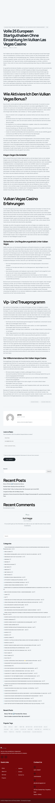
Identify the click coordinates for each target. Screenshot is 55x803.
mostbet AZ (38, 729)
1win (5, 726)
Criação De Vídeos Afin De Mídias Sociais (13, 491)
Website (30, 422)
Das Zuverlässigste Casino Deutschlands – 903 (15, 604)
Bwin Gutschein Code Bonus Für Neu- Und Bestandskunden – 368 (19, 592)
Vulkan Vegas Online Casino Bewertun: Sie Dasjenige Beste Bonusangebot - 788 (26, 27)
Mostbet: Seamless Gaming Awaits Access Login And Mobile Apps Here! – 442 (21, 645)
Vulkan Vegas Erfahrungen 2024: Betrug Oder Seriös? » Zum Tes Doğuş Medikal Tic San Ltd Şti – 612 (27, 693)
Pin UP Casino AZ (8, 655)
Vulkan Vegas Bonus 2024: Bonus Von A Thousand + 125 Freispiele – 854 (20, 688)
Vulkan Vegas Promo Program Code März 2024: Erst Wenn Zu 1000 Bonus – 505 (22, 701)
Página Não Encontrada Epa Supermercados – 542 (16, 647)
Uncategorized (7, 665)
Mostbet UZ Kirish (8, 637)
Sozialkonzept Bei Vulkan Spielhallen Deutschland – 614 (17, 663)
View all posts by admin (22, 422)
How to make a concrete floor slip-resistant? (17, 716)
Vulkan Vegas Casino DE (9, 690)
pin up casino (7, 652)
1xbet (16, 726)
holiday (6, 729)
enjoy (45, 726)
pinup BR (18, 731)
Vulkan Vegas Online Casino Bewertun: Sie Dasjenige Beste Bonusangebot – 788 (22, 695)
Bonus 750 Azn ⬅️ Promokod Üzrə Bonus (13, 484)
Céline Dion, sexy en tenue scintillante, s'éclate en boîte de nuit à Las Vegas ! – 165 (23, 599)
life (12, 729)
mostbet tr (6, 632)
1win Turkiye (7, 567)
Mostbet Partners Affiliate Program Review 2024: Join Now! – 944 (19, 627)
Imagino (29, 800)
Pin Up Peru (7, 658)
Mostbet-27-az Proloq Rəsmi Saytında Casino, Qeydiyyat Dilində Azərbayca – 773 (22, 640)
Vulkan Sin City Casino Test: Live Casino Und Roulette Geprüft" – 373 (20, 673)
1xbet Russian (7, 574)
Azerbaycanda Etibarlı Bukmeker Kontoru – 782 (15, 585)
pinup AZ (11, 731)
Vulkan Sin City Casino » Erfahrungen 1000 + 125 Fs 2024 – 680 (18, 670)
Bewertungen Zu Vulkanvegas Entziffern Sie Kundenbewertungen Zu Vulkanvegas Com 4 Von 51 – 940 (27, 587)
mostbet (30, 729)
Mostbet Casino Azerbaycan (10, 624)
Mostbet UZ (7, 634)
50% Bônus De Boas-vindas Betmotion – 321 (14, 577)
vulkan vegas (26, 731)
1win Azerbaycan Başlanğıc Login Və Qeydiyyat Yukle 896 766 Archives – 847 (21, 554)
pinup (5, 731)
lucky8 (16, 729)
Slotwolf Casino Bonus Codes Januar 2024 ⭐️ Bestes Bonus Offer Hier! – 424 (22, 660)
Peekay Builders (16, 800)
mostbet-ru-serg (8, 642)
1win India (6, 561)
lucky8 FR (23, 729)
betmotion (29, 726)
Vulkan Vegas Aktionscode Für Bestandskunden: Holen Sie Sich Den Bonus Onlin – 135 (23, 681)
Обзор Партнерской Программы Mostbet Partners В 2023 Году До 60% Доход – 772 (23, 703)
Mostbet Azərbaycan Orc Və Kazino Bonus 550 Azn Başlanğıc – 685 (19, 622)
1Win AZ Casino (7, 551)
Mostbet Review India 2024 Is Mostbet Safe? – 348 (15, 629)
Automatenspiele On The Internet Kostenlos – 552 (15, 582)
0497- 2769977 (37, 770)
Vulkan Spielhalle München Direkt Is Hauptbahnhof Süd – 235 (18, 678)
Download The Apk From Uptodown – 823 (13, 607)
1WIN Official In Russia (9, 564)
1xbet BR (21, 726)
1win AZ (10, 726)
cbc (5, 597)
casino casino (45, 365)
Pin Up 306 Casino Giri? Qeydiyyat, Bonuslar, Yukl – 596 (16, 650)
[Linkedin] (5, 757)
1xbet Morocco (7, 572)
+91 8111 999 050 (37, 776)
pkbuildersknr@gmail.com (39, 783)
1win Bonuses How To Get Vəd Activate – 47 (14, 556)
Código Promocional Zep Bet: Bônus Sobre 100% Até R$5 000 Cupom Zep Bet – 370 (22, 602)
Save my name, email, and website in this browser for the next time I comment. (21, 455)
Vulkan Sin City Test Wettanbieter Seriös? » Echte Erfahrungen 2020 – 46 (21, 676)
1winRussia (6, 569)
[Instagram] (2, 757)
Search (5, 468)
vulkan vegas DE (37, 731)
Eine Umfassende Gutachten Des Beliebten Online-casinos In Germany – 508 (21, 609)
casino (6, 594)
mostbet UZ (46, 729)
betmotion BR (38, 726)
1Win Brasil (6, 559)
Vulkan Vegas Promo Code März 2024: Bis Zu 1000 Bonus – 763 (18, 698)
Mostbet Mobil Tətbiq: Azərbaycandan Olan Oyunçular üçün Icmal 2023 (21, 489)
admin (5, 47)
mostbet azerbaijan (9, 619)
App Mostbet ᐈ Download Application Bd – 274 (14, 579)
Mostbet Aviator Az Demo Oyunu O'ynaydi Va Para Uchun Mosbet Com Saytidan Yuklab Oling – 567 (26, 617)
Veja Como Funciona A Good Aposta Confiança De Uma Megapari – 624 (20, 668)
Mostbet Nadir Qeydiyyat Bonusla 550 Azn (14, 486)
